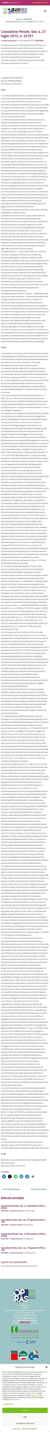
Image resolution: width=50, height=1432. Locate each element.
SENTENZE (39, 40)
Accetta (25, 1410)
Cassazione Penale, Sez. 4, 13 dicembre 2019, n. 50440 (23, 1206)
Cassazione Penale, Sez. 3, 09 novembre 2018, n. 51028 (24, 1234)
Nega (25, 1416)
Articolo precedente (10, 1189)
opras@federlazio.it (40, 2)
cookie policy (35, 1395)
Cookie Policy (16, 1429)
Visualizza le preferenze (25, 1423)
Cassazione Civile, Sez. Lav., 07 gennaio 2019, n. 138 (23, 1220)
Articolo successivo (40, 1189)
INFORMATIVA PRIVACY (29, 1429)
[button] (46, 1367)
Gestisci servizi (8, 1404)
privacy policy (15, 1399)
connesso (14, 1265)
